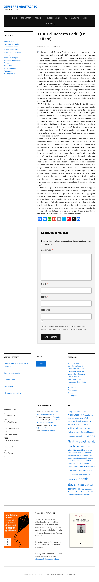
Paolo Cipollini (90, 466)
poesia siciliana (87, 489)
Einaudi (71, 424)
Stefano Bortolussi (74, 495)
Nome (44, 284)
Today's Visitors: (10, 422)
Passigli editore (72, 470)
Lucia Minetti (72, 461)
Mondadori (72, 466)
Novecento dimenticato (12, 60)
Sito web (45, 310)
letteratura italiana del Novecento (80, 455)
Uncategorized (9, 74)
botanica (82, 418)
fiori (69, 432)
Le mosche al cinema (11, 47)
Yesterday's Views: (11, 428)
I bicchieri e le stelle (11, 44)
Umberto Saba (85, 495)
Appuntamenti (9, 41)
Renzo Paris (72, 492)
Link (85, 18)
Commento (47, 250)
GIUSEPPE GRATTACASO (20, 6)
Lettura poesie (9, 55)
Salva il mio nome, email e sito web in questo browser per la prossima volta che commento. (64, 328)
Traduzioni (8, 71)
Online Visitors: (10, 409)
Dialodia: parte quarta (12, 373)
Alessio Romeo (88, 415)
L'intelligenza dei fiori (76, 450)
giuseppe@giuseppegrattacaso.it (48, 559)
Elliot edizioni (76, 428)
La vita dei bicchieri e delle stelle (81, 453)
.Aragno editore (73, 412)
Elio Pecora (79, 425)
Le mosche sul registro (12, 52)
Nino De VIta (81, 466)
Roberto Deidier (80, 492)
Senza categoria (10, 68)
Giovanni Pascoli (87, 432)
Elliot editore (91, 425)
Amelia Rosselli (73, 418)
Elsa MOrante (89, 429)
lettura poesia (72, 458)
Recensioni (8, 66)
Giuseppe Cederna (74, 437)
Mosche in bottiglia (11, 58)
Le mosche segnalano (12, 49)
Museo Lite (71, 574)
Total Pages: (9, 453)
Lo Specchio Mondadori (85, 458)
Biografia (26, 18)
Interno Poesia (84, 446)
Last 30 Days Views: (12, 441)
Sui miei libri (53, 18)
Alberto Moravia (84, 412)
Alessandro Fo (75, 414)
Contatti (50, 24)
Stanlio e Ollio (90, 492)
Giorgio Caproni (75, 432)
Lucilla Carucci (81, 461)
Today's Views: (10, 416)
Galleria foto (72, 18)
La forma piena (9, 380)
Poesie (38, 18)
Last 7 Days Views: (11, 434)
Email (44, 297)
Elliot (85, 425)
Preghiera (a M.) (9, 386)
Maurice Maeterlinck (80, 463)
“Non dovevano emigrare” (13, 393)
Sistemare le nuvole (49, 431)
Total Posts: (8, 447)
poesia (82, 470)
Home (14, 18)
